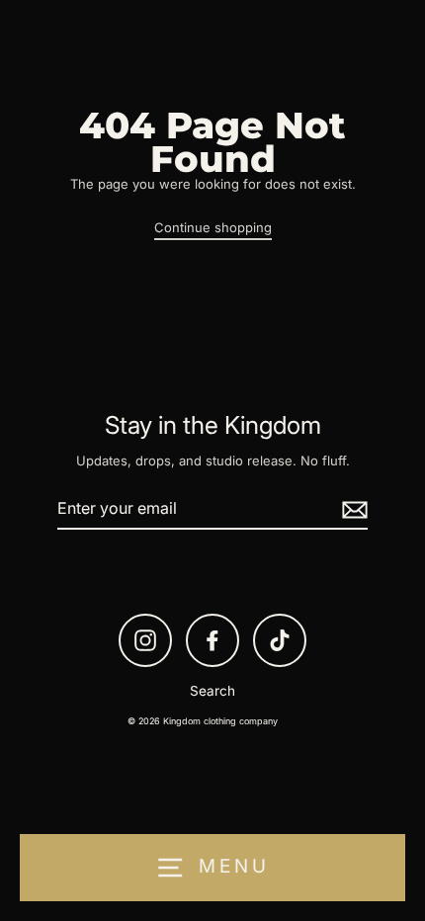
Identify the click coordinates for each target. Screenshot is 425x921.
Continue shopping (213, 227)
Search (212, 691)
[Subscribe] (352, 509)
